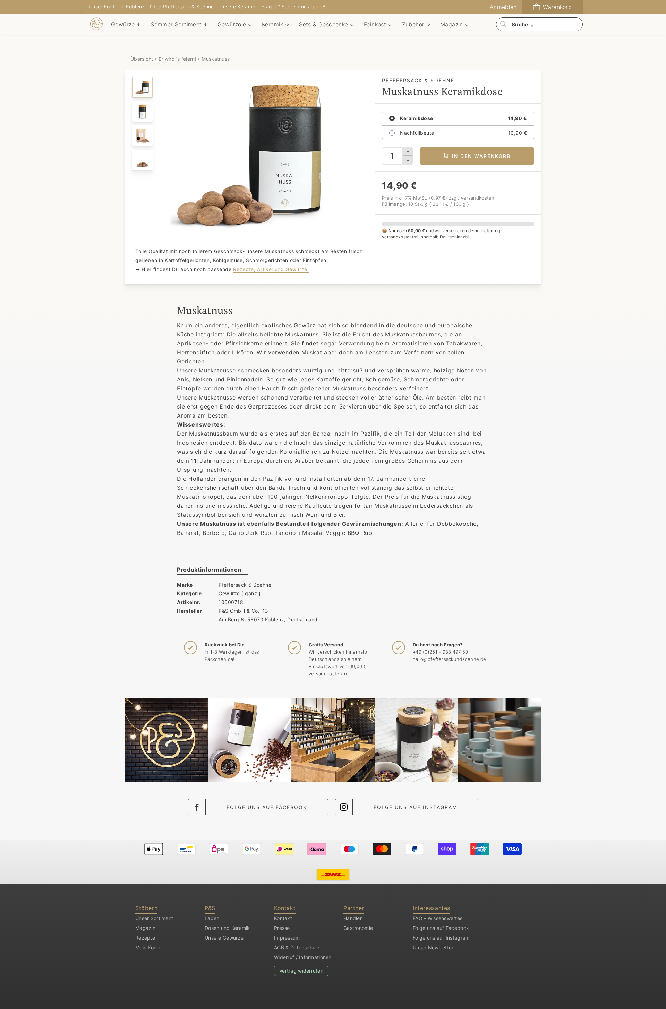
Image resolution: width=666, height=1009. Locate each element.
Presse (282, 928)
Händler (352, 918)
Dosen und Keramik (227, 928)
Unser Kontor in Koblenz (116, 6)
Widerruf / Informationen (303, 957)
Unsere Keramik (237, 6)
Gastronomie (358, 928)
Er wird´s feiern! (177, 59)
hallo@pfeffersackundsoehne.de (449, 659)
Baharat (188, 532)
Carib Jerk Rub (250, 532)
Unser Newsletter (433, 947)
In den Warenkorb (481, 156)
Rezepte (145, 938)
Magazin (145, 928)
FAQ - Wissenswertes (437, 918)
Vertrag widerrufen (301, 971)
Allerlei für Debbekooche (441, 523)
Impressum (287, 938)
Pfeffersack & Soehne (245, 585)
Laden (212, 918)
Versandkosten (478, 198)
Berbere (214, 532)
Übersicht (142, 59)
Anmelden (503, 6)
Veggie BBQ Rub (349, 532)
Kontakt (283, 918)
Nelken (203, 379)
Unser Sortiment (154, 918)
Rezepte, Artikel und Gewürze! (271, 269)
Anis (183, 379)
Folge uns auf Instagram (415, 807)
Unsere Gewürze (224, 938)
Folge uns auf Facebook (267, 807)
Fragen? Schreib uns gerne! (293, 6)
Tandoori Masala (298, 532)
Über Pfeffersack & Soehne (182, 6)
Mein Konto (148, 947)
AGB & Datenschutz (297, 947)
